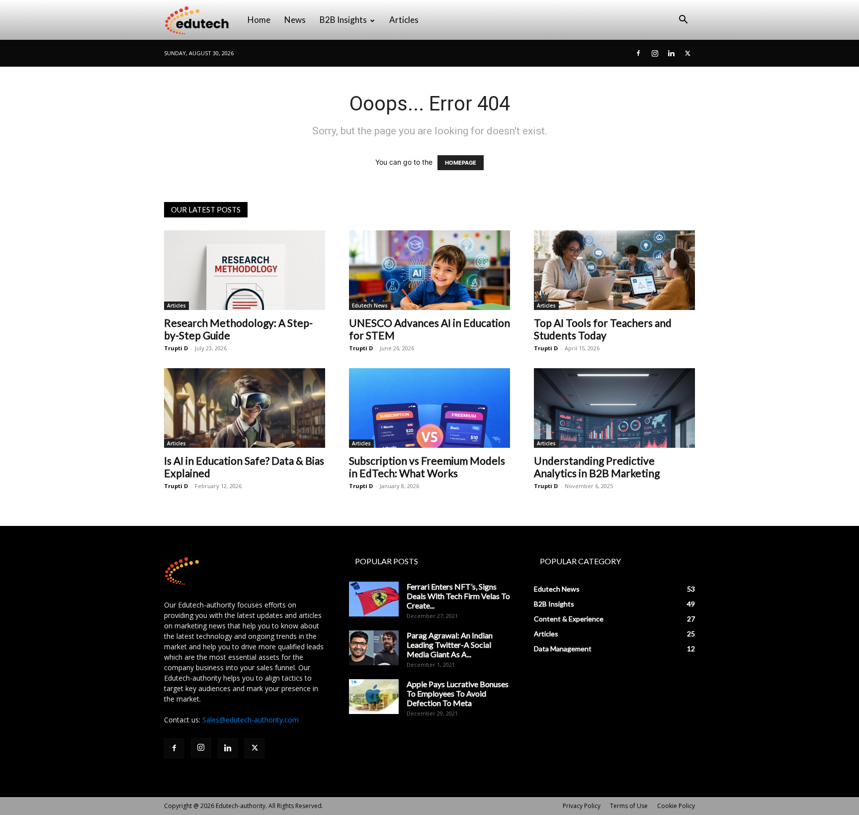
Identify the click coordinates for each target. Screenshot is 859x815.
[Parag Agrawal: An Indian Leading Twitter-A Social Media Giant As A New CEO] (374, 647)
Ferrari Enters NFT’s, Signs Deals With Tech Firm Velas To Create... (458, 596)
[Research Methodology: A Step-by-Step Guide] (244, 270)
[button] (683, 20)
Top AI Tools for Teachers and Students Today (603, 328)
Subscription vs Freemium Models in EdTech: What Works (427, 466)
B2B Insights (343, 19)
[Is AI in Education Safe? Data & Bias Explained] (244, 408)
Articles (404, 19)
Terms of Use (629, 806)
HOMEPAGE (460, 162)
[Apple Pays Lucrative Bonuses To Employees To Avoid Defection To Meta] (374, 696)
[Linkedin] (671, 53)
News (295, 19)
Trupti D (176, 348)
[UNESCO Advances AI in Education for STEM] (429, 270)
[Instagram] (654, 53)
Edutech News (370, 305)
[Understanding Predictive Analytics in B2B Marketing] (614, 408)
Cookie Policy (676, 806)
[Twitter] (687, 53)
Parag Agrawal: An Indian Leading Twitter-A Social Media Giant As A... (450, 644)
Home (259, 19)
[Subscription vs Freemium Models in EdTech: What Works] (429, 408)
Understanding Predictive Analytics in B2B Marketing (597, 466)
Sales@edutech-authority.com (250, 719)
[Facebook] (638, 53)
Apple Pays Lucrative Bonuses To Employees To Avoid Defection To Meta (458, 693)
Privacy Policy (582, 806)
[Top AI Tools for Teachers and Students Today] (614, 270)
